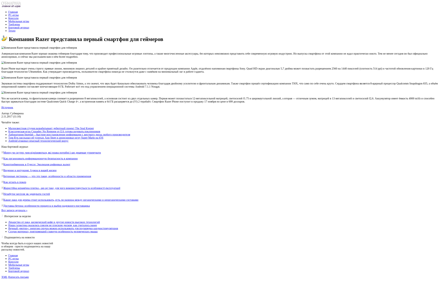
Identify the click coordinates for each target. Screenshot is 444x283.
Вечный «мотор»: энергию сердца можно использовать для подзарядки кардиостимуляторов (63, 228)
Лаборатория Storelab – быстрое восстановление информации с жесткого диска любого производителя (69, 134)
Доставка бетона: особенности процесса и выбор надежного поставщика (46, 205)
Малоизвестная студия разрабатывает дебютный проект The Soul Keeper (51, 128)
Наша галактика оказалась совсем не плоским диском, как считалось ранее (52, 225)
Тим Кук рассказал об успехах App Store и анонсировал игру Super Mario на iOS (55, 137)
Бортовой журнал (18, 27)
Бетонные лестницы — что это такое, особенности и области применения (47, 176)
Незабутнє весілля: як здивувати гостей (26, 193)
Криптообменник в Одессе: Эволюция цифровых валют (36, 164)
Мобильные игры (18, 21)
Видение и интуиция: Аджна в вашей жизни (30, 170)
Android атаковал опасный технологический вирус (38, 140)
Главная (13, 11)
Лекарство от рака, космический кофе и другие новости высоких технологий (54, 222)
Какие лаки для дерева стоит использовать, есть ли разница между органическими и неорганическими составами (70, 199)
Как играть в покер (14, 182)
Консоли (13, 18)
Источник (7, 107)
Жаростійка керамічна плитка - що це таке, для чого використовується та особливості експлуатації (61, 188)
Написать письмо (18, 277)
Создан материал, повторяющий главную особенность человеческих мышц (53, 231)
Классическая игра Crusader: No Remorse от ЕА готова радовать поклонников (54, 131)
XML (4, 277)
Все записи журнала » (14, 210)
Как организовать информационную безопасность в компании (40, 158)
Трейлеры (14, 24)
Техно (11, 30)
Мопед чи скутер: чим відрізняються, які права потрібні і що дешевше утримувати (52, 152)
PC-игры (13, 15)
